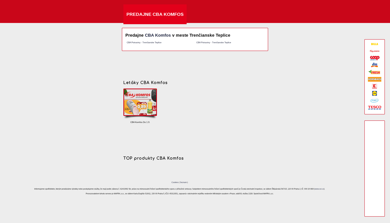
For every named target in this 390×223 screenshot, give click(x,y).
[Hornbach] (374, 79)
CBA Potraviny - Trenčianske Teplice (144, 42)
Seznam (183, 182)
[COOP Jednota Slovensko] (374, 58)
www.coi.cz (319, 189)
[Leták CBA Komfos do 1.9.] (140, 104)
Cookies (175, 182)
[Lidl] (374, 93)
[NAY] (374, 100)
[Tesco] (374, 107)
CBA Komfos (158, 35)
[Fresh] (374, 72)
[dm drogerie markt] (374, 65)
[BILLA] (374, 44)
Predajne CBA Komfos (155, 14)
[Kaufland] (374, 86)
